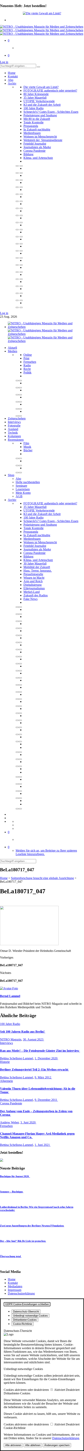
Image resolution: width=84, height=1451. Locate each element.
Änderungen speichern (57, 1445)
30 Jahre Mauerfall (34, 563)
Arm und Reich (33, 581)
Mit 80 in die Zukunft (36, 119)
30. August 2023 (33, 1039)
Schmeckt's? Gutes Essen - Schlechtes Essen (50, 111)
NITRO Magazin (10, 1039)
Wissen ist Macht (33, 577)
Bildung (28, 154)
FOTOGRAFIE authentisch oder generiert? (50, 90)
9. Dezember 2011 (46, 1099)
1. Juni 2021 (43, 1144)
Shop (11, 475)
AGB (19, 496)
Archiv (12, 83)
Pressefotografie (33, 574)
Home (11, 73)
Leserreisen (23, 489)
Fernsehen (29, 361)
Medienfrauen (32, 133)
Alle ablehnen (32, 1445)
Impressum (14, 1290)
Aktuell (12, 347)
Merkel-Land (31, 591)
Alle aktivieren (13, 1445)
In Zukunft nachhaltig (36, 129)
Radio (27, 365)
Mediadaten (15, 1286)
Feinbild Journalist (34, 143)
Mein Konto (23, 492)
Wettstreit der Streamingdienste (42, 140)
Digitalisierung (32, 584)
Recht (27, 369)
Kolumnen (14, 436)
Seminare (21, 485)
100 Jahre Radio (33, 108)
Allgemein (6, 1081)
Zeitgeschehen (17, 418)
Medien (12, 351)
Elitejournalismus (34, 588)
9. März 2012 (43, 1077)
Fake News (30, 599)
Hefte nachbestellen (28, 482)
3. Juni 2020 (28, 1122)
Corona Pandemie (34, 150)
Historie (5, 1062)
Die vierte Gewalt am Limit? (41, 87)
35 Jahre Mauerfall (34, 97)
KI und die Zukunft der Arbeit (42, 104)
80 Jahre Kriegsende (36, 94)
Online (27, 354)
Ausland (13, 429)
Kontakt (13, 76)
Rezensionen (16, 439)
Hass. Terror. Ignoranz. (37, 570)
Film (26, 443)
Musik (27, 446)
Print (26, 358)
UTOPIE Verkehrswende (39, 101)
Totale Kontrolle (33, 122)
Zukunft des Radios (35, 595)
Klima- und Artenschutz (38, 157)
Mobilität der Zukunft (36, 567)
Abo (10, 80)
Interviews (14, 422)
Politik (27, 372)
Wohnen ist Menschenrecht (40, 136)
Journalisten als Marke (37, 147)
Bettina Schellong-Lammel (16, 1058)
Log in (4, 62)
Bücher (27, 450)
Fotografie (14, 425)
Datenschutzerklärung (21, 1293)
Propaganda (30, 126)
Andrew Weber (9, 1122)
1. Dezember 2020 (46, 1058)
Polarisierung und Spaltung (40, 115)
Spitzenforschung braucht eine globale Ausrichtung (42, 878)
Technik (13, 432)
